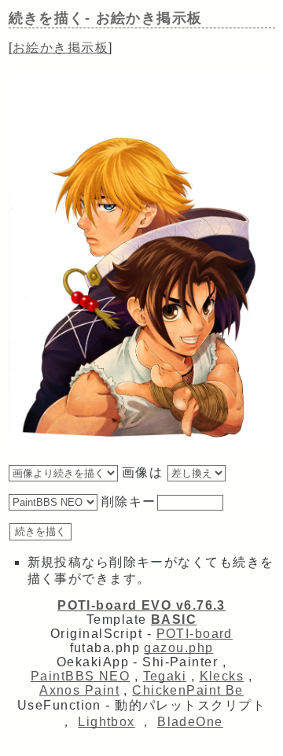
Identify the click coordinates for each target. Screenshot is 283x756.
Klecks (222, 676)
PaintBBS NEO (80, 676)
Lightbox (106, 721)
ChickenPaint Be (188, 690)
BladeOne (190, 721)
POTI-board (194, 633)
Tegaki (165, 676)
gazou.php (178, 648)
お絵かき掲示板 (60, 47)
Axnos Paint (79, 690)
